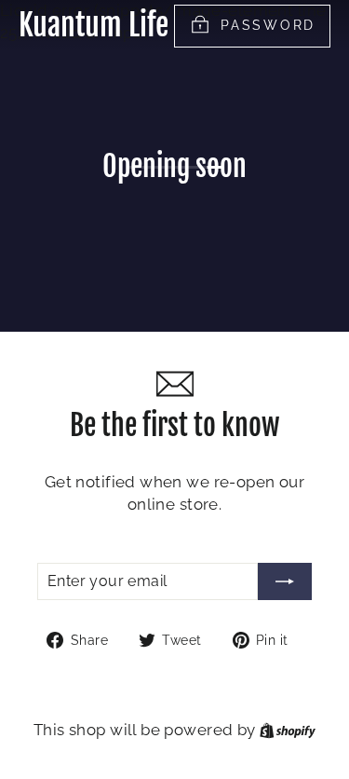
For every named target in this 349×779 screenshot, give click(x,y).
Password (268, 25)
